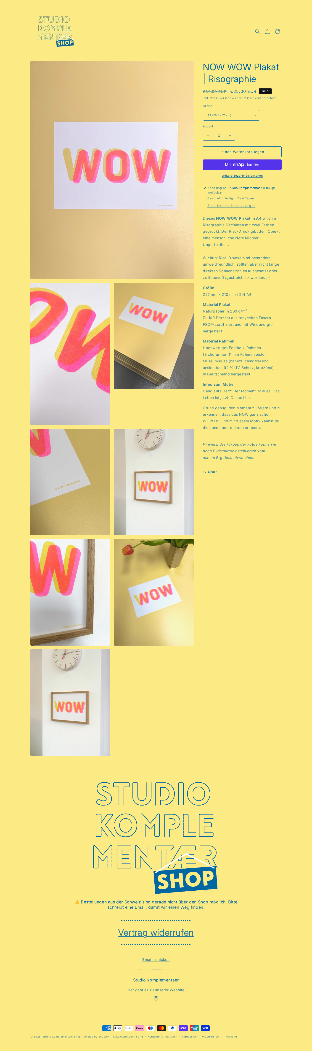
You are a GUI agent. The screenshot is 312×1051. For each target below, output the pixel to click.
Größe (207, 106)
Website (177, 990)
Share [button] (212, 472)
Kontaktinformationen (162, 1036)
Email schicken (155, 959)
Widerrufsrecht (211, 1036)
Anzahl (208, 126)
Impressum (189, 1036)
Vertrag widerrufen (156, 932)
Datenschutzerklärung (128, 1036)
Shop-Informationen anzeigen (231, 206)
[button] (257, 32)
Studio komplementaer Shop (61, 1036)
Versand (225, 98)
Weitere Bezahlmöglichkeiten (242, 175)
